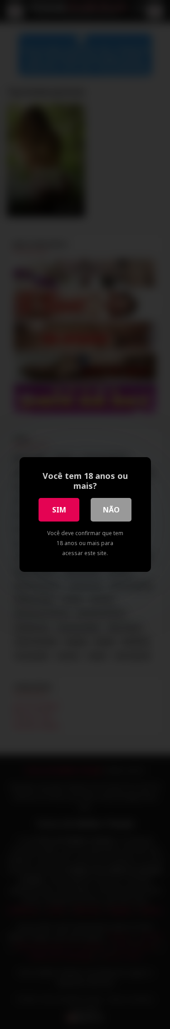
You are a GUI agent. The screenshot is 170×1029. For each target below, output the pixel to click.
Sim (59, 510)
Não (111, 510)
